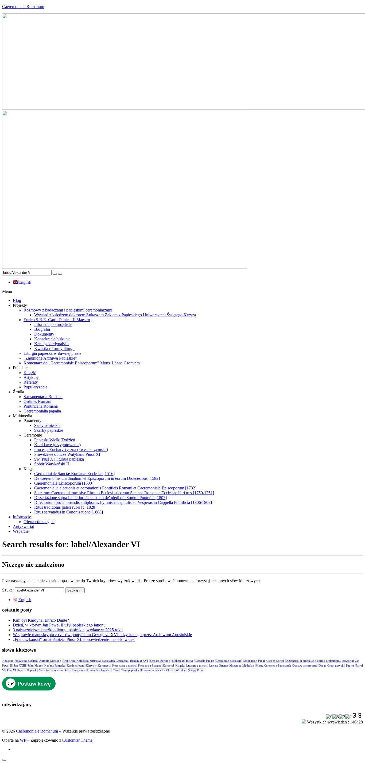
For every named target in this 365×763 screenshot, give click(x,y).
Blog (17, 300)
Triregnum (147, 670)
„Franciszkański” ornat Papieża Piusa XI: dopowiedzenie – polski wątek (74, 639)
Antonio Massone (50, 660)
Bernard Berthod (160, 660)
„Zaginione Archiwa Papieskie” (50, 358)
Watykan (181, 670)
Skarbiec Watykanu (51, 670)
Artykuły (31, 377)
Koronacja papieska (124, 665)
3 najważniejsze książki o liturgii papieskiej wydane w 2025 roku (68, 630)
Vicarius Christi (165, 670)
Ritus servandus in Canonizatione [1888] (68, 512)
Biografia (42, 329)
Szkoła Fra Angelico (99, 670)
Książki (30, 372)
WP (23, 740)
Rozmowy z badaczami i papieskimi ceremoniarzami (68, 310)
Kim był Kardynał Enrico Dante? (41, 620)
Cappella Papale (204, 660)
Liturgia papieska (197, 665)
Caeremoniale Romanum (23, 6)
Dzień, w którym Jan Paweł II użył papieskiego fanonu (59, 625)
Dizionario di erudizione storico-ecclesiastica (313, 660)
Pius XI (11, 670)
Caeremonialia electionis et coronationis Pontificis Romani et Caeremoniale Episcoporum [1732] (115, 488)
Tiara (116, 670)
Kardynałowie (75, 665)
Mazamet (235, 665)
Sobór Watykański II (51, 464)
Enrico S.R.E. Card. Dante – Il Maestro (57, 319)
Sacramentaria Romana (43, 396)
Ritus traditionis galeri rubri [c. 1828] (65, 507)
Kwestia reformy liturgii (54, 348)
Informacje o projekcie (53, 324)
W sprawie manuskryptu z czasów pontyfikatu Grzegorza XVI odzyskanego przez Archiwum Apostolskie (102, 634)
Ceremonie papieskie (228, 660)
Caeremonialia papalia (42, 411)
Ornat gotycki (335, 665)
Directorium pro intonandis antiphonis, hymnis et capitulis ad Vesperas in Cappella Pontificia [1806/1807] (123, 502)
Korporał (168, 665)
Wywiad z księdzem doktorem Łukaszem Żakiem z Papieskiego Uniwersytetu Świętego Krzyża (115, 315)
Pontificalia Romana (41, 406)
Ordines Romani (37, 401)
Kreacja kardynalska (51, 343)
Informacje (22, 517)
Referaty (31, 382)
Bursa (189, 660)
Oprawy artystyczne (305, 665)
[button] (182, 291)
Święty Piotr (195, 670)
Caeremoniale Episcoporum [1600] (63, 483)
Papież (350, 665)
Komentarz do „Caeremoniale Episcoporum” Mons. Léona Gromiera (82, 363)
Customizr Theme (77, 740)
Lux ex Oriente (218, 665)
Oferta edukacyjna (39, 521)
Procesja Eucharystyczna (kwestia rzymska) (71, 449)
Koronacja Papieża (149, 665)
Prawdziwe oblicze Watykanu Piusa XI (67, 454)
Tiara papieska (130, 670)
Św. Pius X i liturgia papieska (59, 459)
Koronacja (104, 665)
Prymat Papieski (27, 670)
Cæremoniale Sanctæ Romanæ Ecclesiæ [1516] (74, 473)
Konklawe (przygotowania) (57, 444)
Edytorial (348, 660)
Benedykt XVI (139, 660)
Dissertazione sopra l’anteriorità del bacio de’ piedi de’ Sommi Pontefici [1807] (100, 497)
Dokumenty (44, 334)
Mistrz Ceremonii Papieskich (273, 665)
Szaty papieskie (47, 425)
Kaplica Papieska (54, 665)
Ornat (322, 665)
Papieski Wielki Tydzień (54, 440)
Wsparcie (21, 531)
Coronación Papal (254, 660)
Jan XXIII (20, 665)
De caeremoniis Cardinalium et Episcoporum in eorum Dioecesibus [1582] (97, 478)
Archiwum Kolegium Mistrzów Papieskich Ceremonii (96, 660)
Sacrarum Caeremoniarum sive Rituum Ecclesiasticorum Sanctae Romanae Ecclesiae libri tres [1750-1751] (124, 492)
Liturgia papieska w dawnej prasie (52, 353)
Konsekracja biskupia (52, 339)
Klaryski (91, 665)
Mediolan (248, 665)
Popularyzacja (35, 387)
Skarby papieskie (48, 430)
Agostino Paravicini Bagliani (20, 660)
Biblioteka (178, 660)
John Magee (35, 665)
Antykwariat (23, 526)
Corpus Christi (275, 660)
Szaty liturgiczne (74, 670)
